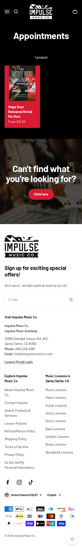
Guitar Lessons (56, 405)
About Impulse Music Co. (19, 392)
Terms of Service (16, 447)
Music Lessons (56, 390)
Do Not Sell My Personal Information (19, 465)
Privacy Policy (14, 455)
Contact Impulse (16, 403)
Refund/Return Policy (20, 431)
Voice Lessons (56, 413)
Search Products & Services (18, 413)
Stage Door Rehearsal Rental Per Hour (20, 111)
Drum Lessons (56, 421)
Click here (41, 194)
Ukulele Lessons (57, 437)
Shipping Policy (15, 439)
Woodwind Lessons (59, 452)
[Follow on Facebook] (8, 482)
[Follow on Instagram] (19, 482)
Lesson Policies (16, 423)
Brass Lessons (56, 444)
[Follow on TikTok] (31, 482)
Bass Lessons (55, 429)
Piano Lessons (56, 397)
